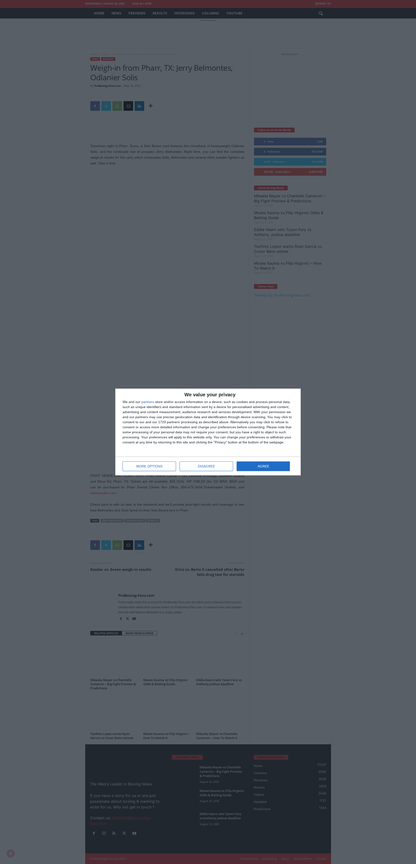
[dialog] (208, 432)
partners (147, 402)
